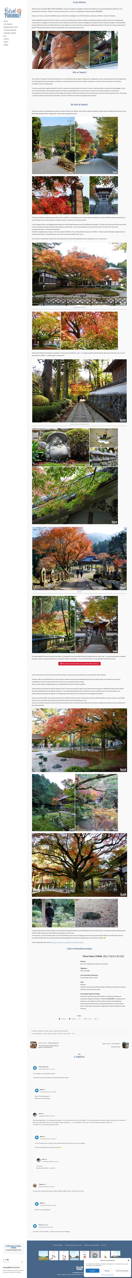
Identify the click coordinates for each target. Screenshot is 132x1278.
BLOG (5, 36)
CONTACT (6, 42)
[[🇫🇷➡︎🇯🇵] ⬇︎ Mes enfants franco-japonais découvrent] (105, 1255)
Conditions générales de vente (73, 1245)
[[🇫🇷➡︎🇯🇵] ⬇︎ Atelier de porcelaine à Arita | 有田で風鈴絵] (115, 1255)
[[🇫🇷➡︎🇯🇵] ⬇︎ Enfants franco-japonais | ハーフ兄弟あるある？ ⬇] (64, 1255)
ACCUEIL (6, 21)
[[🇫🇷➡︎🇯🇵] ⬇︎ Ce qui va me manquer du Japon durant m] (53, 1255)
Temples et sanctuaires (64, 1033)
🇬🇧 (8, 1260)
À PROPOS (6, 39)
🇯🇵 (6, 1260)
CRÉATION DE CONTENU (10, 33)
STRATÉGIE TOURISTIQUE (10, 30)
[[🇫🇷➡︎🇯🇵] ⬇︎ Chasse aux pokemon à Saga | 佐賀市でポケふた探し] (95, 1255)
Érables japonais (38, 1031)
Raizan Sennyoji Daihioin (61, 1031)
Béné (41, 1089)
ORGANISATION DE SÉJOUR (11, 27)
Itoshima (45, 1031)
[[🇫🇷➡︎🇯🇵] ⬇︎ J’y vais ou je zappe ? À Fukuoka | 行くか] (43, 1255)
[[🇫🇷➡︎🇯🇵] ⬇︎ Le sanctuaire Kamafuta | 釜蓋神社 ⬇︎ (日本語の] (74, 1255)
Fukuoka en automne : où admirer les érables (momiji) (67, 942)
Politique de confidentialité (107, 1274)
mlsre (40, 1113)
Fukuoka (53, 1033)
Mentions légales (58, 1245)
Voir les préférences (122, 1271)
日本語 (6, 45)
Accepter (92, 1271)
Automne (48, 1033)
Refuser (107, 1271)
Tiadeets (41, 1184)
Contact (103, 1245)
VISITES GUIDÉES (8, 24)
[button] (128, 1260)
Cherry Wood (42, 1067)
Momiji (51, 1031)
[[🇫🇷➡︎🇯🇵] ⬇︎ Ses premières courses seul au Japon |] (84, 1255)
